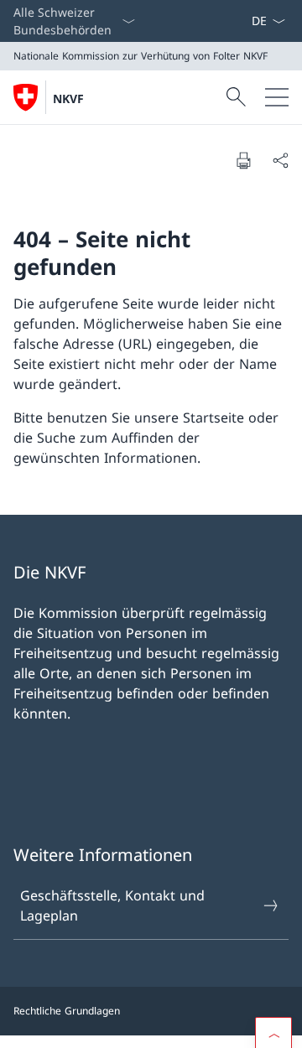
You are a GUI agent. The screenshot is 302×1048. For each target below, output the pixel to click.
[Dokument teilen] (280, 160)
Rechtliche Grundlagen (66, 1011)
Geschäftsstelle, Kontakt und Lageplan (112, 905)
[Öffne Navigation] (277, 97)
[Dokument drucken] (243, 160)
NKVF (68, 98)
